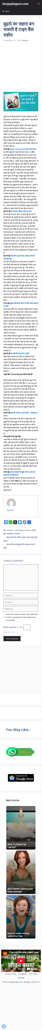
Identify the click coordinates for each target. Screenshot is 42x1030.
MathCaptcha (12, 632)
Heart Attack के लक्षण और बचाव (23, 149)
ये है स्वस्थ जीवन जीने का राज (21, 211)
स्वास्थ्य (17, 533)
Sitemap (21, 977)
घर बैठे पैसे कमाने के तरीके (20, 353)
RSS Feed (33, 974)
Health (10, 530)
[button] (39, 4)
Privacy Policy (10, 974)
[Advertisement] (21, 67)
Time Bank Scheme (22, 530)
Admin (25, 40)
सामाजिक (10, 533)
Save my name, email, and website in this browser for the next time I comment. (22, 617)
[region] (21, 1010)
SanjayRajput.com (15, 4)
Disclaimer (23, 974)
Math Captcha (10, 627)
